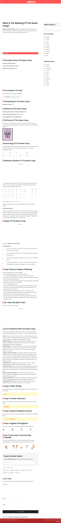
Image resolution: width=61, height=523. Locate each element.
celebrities (11, 470)
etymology (17, 470)
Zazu (47, 55)
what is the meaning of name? (30, 1)
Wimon (45, 519)
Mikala (47, 47)
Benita (47, 83)
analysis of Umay (6, 470)
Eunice (47, 74)
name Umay (29, 470)
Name (4, 498)
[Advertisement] (30, 13)
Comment (5, 484)
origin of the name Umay (6, 472)
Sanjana (48, 51)
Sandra (47, 70)
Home (4, 517)
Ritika (47, 53)
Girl (4, 467)
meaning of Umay (23, 470)
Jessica (47, 43)
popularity (11, 472)
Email (4, 504)
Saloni (47, 81)
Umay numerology (17, 472)
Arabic (8, 519)
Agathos (48, 37)
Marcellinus (48, 68)
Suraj (47, 41)
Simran (47, 85)
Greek (8, 467)
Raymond (48, 49)
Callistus (48, 66)
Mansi (47, 72)
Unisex (5, 519)
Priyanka (48, 45)
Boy (2, 519)
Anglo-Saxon (15, 519)
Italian (11, 519)
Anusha (47, 39)
